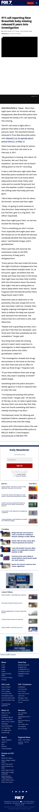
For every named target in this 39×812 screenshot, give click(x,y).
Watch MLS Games (7, 782)
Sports (4, 737)
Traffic (3, 667)
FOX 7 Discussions (23, 700)
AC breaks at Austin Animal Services (11, 603)
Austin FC (4, 742)
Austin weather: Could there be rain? (12, 627)
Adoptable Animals (23, 674)
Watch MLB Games (7, 764)
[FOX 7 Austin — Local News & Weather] (6, 3)
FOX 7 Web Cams (23, 724)
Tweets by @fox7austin (8, 655)
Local (3, 665)
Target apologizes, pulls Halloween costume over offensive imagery (14, 520)
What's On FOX (5, 713)
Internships (4, 724)
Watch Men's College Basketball (7, 773)
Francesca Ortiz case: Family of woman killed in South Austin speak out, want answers (24, 558)
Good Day (22, 662)
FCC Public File (5, 728)
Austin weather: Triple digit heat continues (13, 595)
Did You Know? (22, 729)
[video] (33, 596)
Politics (3, 671)
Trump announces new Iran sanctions (12, 619)
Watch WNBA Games (7, 780)
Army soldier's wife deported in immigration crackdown (14, 511)
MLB (2, 744)
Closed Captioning (6, 726)
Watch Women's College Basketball (6, 777)
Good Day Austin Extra (8, 698)
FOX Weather (22, 726)
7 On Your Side (22, 689)
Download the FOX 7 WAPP (24, 717)
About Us (5, 710)
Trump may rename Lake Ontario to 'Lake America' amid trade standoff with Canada (13, 495)
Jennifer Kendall (7, 31)
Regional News (24, 737)
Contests (20, 676)
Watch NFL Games (7, 758)
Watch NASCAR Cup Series (7, 767)
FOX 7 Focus (21, 691)
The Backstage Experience (5, 704)
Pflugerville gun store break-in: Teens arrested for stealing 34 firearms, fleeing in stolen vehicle (23, 534)
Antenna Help (5, 732)
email (26, 791)
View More (33, 484)
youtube (22, 791)
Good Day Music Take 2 (8, 701)
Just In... (4, 483)
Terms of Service (20, 476)
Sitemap (3, 680)
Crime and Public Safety (26, 31)
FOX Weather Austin (7, 696)
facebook (12, 791)
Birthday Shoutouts (23, 665)
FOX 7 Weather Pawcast (22, 713)
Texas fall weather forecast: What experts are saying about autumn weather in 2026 (23, 550)
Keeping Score (22, 667)
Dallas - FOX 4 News (24, 740)
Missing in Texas (23, 698)
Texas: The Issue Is (23, 693)
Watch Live (30, 3)
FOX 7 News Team (7, 719)
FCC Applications (6, 730)
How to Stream (5, 687)
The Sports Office (6, 693)
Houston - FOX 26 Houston (23, 743)
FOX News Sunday (6, 677)
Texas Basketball (6, 748)
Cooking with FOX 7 (24, 669)
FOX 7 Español (5, 691)
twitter (16, 791)
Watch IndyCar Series (7, 770)
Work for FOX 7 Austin (8, 721)
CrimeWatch (21, 687)
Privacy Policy (21, 474)
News (3, 662)
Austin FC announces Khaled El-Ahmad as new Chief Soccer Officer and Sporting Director (13, 504)
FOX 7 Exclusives (24, 684)
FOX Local (5, 684)
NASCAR (3, 746)
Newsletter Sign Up (7, 717)
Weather (21, 710)
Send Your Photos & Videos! (24, 721)
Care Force (21, 696)
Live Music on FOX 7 (24, 671)
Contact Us (4, 715)
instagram (19, 791)
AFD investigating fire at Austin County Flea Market (13, 611)
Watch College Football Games (8, 761)
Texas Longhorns (6, 740)
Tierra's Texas (5, 689)
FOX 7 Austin (16, 31)
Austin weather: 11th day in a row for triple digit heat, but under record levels (13, 487)
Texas (3, 669)
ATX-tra (20, 702)
